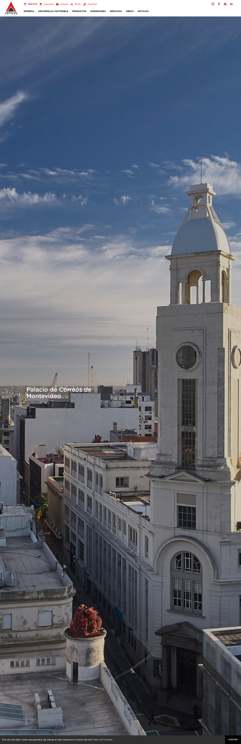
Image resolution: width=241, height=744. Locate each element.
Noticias (143, 11)
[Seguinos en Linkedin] (231, 4)
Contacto (64, 4)
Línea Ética (92, 4)
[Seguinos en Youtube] (225, 4)
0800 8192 (32, 4)
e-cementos (49, 4)
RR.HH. (78, 4)
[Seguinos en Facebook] (213, 4)
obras (130, 11)
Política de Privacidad (102, 739)
